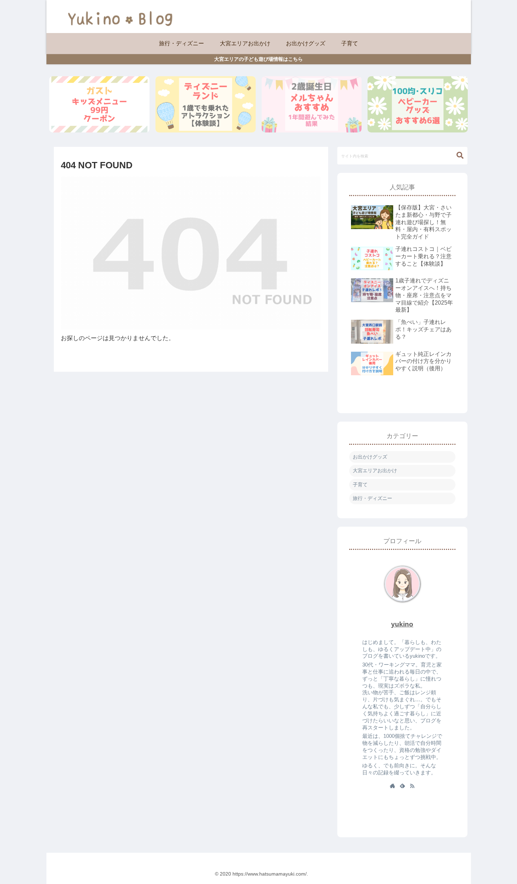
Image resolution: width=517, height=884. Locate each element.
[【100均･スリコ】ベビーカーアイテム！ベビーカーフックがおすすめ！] (418, 104)
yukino (402, 624)
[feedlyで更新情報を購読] (402, 786)
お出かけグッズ (370, 457)
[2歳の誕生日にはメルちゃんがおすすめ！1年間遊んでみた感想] (312, 104)
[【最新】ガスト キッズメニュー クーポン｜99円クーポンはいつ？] (99, 104)
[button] (460, 155)
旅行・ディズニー (372, 498)
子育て (360, 484)
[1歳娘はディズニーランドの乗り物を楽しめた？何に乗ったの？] (205, 104)
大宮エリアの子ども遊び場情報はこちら (258, 59)
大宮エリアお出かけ (375, 470)
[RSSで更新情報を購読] (412, 786)
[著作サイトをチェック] (392, 786)
